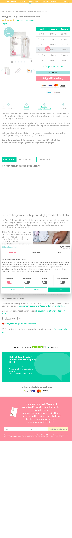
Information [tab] (36, 252)
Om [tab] (59, 252)
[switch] (27, 282)
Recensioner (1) (26, 159)
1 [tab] (12, 62)
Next (33, 71)
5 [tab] (24, 62)
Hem (3, 11)
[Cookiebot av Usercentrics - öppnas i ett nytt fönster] (61, 247)
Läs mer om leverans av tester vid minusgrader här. (41, 306)
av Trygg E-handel (44, 108)
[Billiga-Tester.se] (34, 2)
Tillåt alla (59, 290)
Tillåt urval (36, 290)
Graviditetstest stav (21, 11)
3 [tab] (18, 62)
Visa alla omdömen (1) (25, 20)
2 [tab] (15, 62)
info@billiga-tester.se (17, 367)
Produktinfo (9, 159)
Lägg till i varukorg (53, 78)
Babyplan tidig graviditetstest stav (21, 323)
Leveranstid (44, 159)
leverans (26, 108)
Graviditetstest (10, 11)
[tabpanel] (18, 45)
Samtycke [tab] (12, 252)
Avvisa (13, 290)
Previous (3, 71)
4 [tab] (21, 62)
